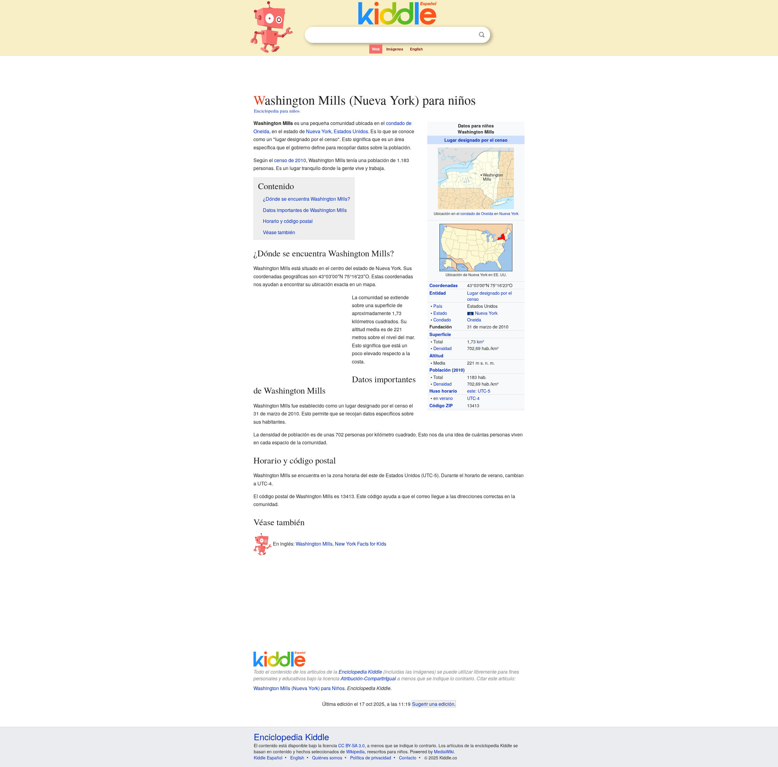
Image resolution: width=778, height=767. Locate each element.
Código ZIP (441, 405)
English (416, 49)
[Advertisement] (388, 72)
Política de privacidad (370, 758)
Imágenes (394, 49)
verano (446, 398)
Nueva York (508, 213)
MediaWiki (444, 751)
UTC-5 (484, 390)
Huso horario (443, 391)
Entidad (437, 293)
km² (480, 341)
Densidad (442, 348)
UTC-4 (473, 398)
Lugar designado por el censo (476, 140)
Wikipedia (355, 751)
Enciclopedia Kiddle (360, 671)
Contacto (407, 758)
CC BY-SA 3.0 (351, 745)
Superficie (440, 334)
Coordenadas (443, 285)
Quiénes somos (327, 758)
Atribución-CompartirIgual (368, 678)
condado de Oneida (476, 213)
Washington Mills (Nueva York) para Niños (299, 688)
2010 (458, 370)
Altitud (436, 355)
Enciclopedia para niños (277, 111)
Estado (440, 313)
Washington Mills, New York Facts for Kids (341, 543)
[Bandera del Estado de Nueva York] (470, 313)
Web (376, 49)
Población (440, 370)
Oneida (474, 319)
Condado (442, 319)
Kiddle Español (268, 758)
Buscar (481, 35)
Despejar (469, 35)
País (437, 306)
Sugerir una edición (433, 703)
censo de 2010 (290, 160)
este (471, 390)
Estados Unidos (351, 131)
